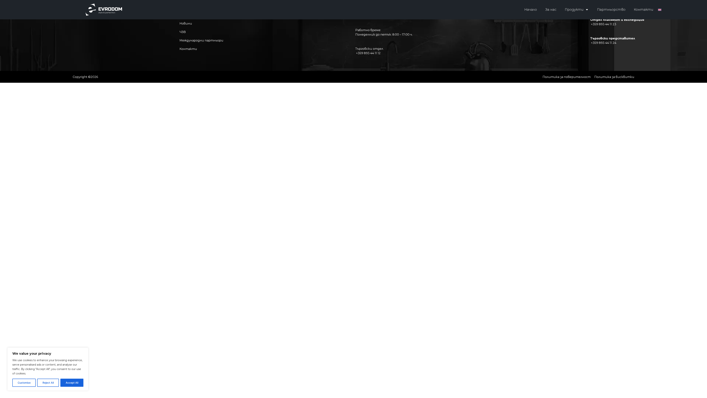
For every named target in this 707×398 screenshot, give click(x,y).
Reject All (48, 382)
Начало (530, 10)
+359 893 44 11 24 (603, 43)
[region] (47, 369)
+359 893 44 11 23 (603, 24)
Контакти (643, 10)
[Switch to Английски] (659, 9)
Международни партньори (201, 40)
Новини (186, 23)
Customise (24, 382)
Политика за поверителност (567, 77)
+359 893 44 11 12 (368, 53)
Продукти (574, 10)
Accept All (72, 382)
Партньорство (611, 10)
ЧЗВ (183, 32)
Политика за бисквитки (614, 77)
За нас (550, 10)
